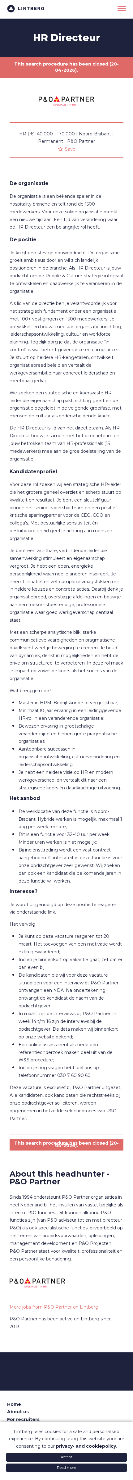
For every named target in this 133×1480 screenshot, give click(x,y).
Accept (66, 1457)
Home (14, 1404)
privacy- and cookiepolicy (86, 1446)
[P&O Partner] (66, 120)
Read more (66, 1467)
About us (18, 1411)
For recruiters (23, 1419)
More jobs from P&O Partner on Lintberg (54, 1307)
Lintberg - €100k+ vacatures (25, 8)
